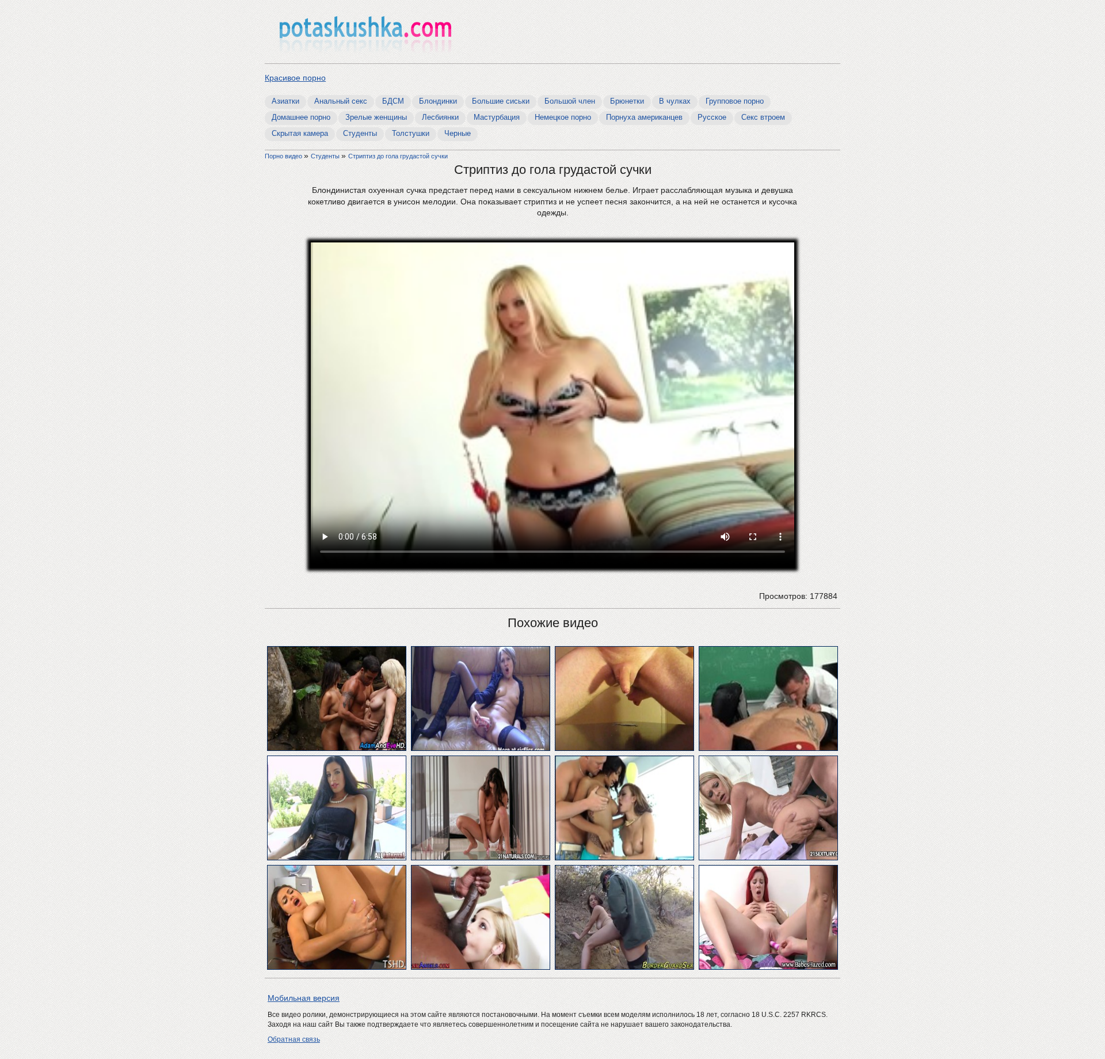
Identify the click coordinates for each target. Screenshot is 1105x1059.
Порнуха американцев (644, 117)
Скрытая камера (300, 133)
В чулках (675, 101)
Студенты (360, 133)
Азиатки (285, 101)
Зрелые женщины (376, 117)
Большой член (569, 101)
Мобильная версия (304, 998)
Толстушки (410, 133)
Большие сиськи (500, 101)
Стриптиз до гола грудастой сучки (398, 156)
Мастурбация (497, 117)
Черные (457, 133)
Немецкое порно (563, 117)
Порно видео (284, 156)
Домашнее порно (301, 117)
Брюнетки (627, 101)
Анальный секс (340, 101)
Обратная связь (294, 1039)
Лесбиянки (440, 117)
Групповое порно (735, 101)
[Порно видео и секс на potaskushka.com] (365, 33)
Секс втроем (763, 117)
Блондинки (438, 101)
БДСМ (393, 101)
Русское (712, 117)
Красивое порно (295, 77)
